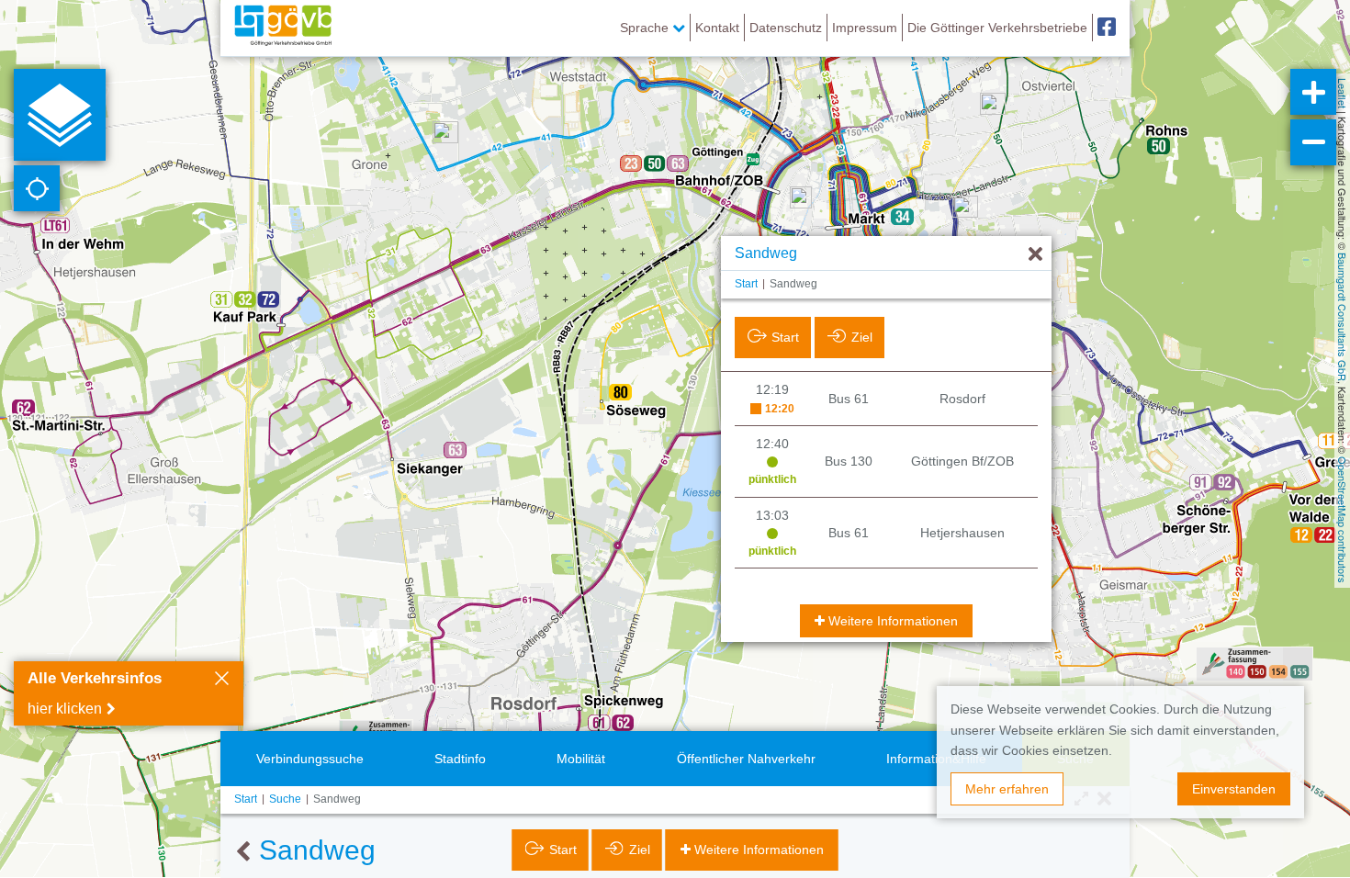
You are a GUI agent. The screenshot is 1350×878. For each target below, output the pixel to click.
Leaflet (1342, 93)
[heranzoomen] (1313, 92)
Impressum (864, 27)
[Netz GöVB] (282, 27)
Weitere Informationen (893, 620)
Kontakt (717, 27)
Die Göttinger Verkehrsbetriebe (997, 27)
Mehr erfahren (1007, 789)
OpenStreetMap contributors (1342, 519)
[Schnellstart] (60, 115)
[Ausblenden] (1035, 255)
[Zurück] (243, 852)
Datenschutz (785, 27)
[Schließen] (222, 680)
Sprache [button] (646, 27)
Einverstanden (1234, 789)
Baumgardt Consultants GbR (1342, 317)
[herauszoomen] (1313, 142)
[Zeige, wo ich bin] (37, 188)
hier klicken (65, 708)
